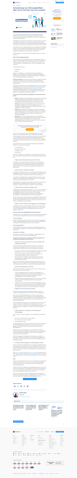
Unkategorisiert (18, 5)
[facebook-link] (37, 431)
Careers (61, 442)
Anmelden (62, 0)
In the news (61, 439)
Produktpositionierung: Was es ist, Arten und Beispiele (60, 38)
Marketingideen (23, 252)
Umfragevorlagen (32, 439)
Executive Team (62, 438)
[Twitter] (21, 386)
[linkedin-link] (40, 431)
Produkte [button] (29, 2)
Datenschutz (56, 473)
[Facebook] (18, 386)
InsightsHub (23, 444)
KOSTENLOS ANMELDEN (60, 2)
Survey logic (14, 439)
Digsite (22, 445)
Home (14, 5)
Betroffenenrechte (34, 473)
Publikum (23, 441)
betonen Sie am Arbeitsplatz (32, 352)
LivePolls (23, 443)
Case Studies (31, 440)
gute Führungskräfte (20, 352)
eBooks (31, 438)
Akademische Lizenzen (40, 438)
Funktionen (44, 2)
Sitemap (47, 473)
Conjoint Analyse (51, 438)
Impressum (29, 473)
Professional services (15, 442)
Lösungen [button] (34, 2)
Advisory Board (62, 441)
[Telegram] (27, 386)
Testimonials (61, 440)
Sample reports (15, 438)
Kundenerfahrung (24, 438)
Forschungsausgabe (24, 442)
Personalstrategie (36, 189)
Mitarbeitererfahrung (24, 439)
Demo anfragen (30, 129)
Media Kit (61, 444)
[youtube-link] (42, 431)
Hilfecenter (47, 431)
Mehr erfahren (57, 18)
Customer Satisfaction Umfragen (53, 441)
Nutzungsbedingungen (41, 473)
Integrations (14, 441)
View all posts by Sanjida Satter (25, 396)
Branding (14, 440)
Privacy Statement (51, 473)
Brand (61, 443)
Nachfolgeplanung (35, 88)
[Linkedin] (14, 386)
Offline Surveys (50, 440)
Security (14, 443)
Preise (48, 2)
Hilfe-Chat (52, 431)
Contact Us (61, 445)
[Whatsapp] (24, 386)
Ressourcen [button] (39, 2)
